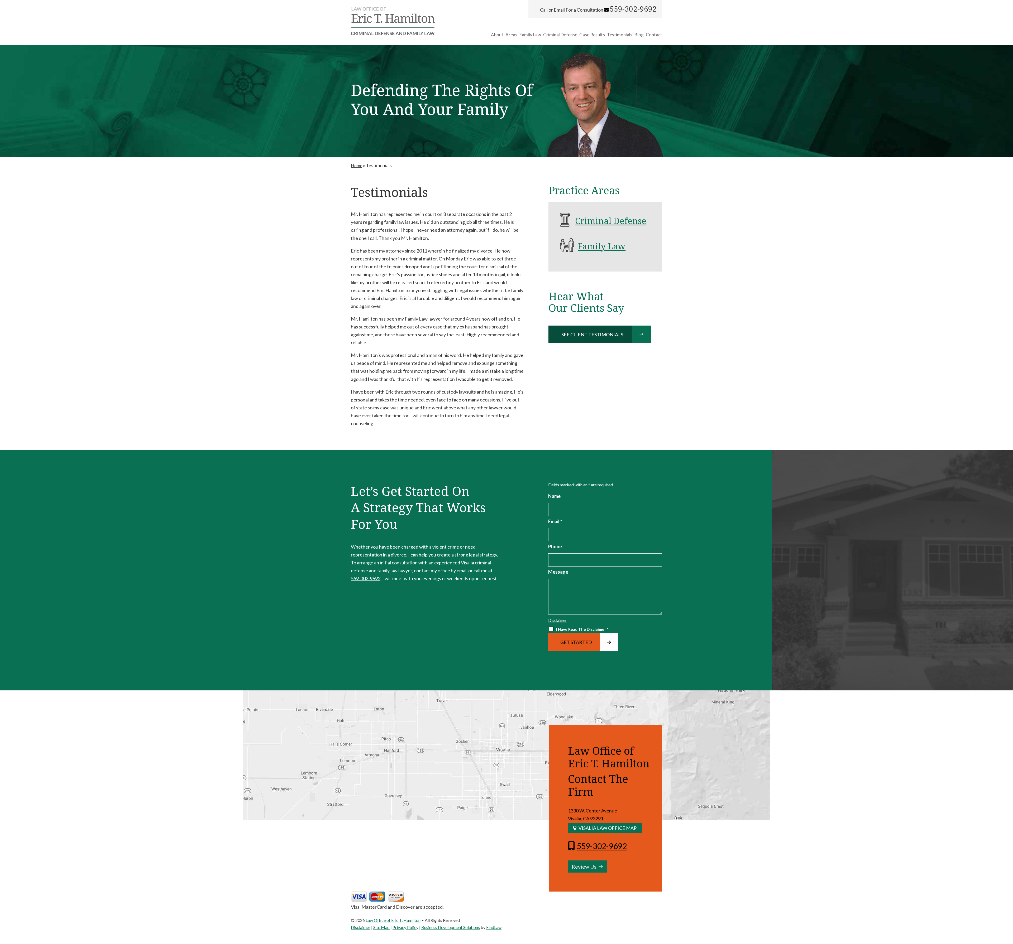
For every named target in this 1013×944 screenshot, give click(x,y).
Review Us (584, 866)
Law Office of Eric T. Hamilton (393, 920)
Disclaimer (557, 620)
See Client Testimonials (592, 334)
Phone (555, 546)
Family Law (530, 34)
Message (558, 572)
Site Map (381, 927)
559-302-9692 (633, 8)
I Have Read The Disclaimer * (582, 629)
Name (554, 496)
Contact (654, 34)
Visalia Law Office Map (608, 828)
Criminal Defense (560, 34)
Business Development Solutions (450, 927)
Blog (639, 34)
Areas (511, 34)
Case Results (592, 34)
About (497, 34)
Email (555, 521)
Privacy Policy (405, 927)
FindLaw (493, 927)
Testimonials (619, 34)
